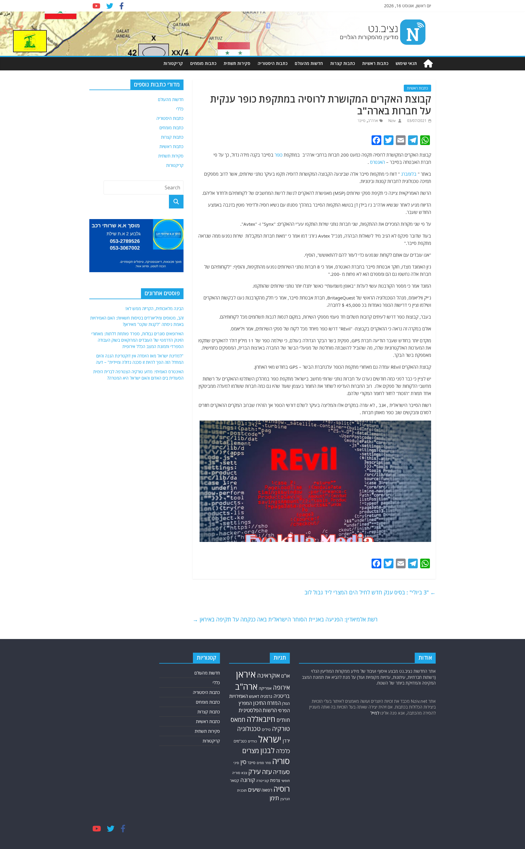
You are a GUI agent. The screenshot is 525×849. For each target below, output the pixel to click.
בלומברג (409, 174)
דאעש (254, 696)
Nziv (391, 120)
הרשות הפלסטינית (258, 710)
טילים (266, 729)
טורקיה (281, 728)
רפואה (267, 790)
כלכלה (283, 751)
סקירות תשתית (237, 63)
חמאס (238, 719)
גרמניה (266, 696)
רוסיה (281, 788)
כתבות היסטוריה (272, 63)
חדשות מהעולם (309, 63)
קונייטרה (262, 780)
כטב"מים (240, 741)
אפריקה (265, 688)
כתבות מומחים (203, 63)
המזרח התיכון (267, 702)
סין (243, 762)
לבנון (267, 750)
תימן (274, 798)
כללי (180, 109)
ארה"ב (373, 120)
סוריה (281, 760)
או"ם (285, 675)
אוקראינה (268, 675)
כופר (279, 155)
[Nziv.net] (428, 63)
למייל (374, 713)
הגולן (286, 703)
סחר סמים (264, 763)
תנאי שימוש (406, 63)
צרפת (275, 780)
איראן (246, 674)
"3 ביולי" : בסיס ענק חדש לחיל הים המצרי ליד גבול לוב (370, 592)
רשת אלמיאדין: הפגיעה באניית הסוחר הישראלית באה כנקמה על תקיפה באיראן (285, 619)
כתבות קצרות (342, 63)
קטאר (234, 780)
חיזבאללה (261, 719)
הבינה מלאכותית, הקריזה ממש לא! (154, 308)
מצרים (250, 750)
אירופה (281, 687)
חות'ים (283, 719)
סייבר (361, 120)
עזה (267, 771)
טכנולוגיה (249, 729)
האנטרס (377, 162)
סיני (236, 762)
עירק (254, 771)
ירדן (286, 740)
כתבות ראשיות (375, 63)
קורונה (247, 779)
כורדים (252, 741)
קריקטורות (173, 63)
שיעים (254, 789)
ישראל (269, 739)
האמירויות (238, 696)
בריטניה (281, 695)
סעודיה (281, 772)
